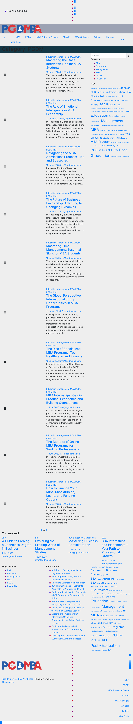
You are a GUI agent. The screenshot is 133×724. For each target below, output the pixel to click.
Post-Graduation (105, 645)
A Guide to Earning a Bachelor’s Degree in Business (16, 544)
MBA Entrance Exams (47, 37)
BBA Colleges (112, 96)
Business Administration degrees (119, 594)
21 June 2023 (108, 560)
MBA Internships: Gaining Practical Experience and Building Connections (65, 399)
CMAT (127, 111)
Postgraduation (116, 156)
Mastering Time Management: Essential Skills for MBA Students (63, 249)
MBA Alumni (118, 130)
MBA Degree (105, 134)
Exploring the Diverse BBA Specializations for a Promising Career (66, 629)
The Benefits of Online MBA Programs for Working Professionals (62, 445)
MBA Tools (16, 42)
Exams (123, 116)
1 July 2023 (7, 553)
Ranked (124, 156)
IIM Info (110, 37)
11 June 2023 (53, 407)
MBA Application (96, 620)
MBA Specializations (111, 631)
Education (51, 56)
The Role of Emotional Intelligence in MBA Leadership (62, 110)
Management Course (99, 125)
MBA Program (122, 138)
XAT (128, 156)
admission (94, 88)
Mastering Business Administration (83, 543)
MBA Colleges (82, 37)
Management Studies (114, 125)
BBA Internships (111, 586)
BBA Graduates (117, 100)
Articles (97, 37)
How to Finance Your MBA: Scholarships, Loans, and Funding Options (61, 493)
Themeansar (8, 682)
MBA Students (107, 146)
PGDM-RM (51, 103)
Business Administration (109, 108)
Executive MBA (95, 122)
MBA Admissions (106, 130)
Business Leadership (114, 111)
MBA (18, 37)
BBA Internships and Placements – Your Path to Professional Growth (115, 548)
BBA (98, 63)
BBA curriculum (106, 101)
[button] (5, 38)
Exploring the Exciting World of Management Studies (47, 546)
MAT (123, 125)
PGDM (28, 37)
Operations (117, 146)
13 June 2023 (53, 72)
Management (63, 56)
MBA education (117, 134)
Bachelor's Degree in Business (108, 88)
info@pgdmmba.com (70, 72)
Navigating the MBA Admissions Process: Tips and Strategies (65, 156)
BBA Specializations (115, 590)
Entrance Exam (115, 116)
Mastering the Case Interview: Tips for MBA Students (63, 63)
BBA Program (108, 104)
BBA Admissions (99, 96)
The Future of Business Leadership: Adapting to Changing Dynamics (64, 203)
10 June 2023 (53, 504)
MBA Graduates (99, 623)
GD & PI (66, 37)
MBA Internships (110, 138)
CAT (122, 111)
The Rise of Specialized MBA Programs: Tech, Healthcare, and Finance (64, 352)
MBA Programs (101, 142)
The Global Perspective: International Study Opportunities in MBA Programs (64, 301)
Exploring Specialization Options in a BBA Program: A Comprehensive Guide (68, 595)
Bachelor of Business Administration (104, 572)
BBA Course (98, 582)
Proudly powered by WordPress (18, 679)
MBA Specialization (119, 142)
